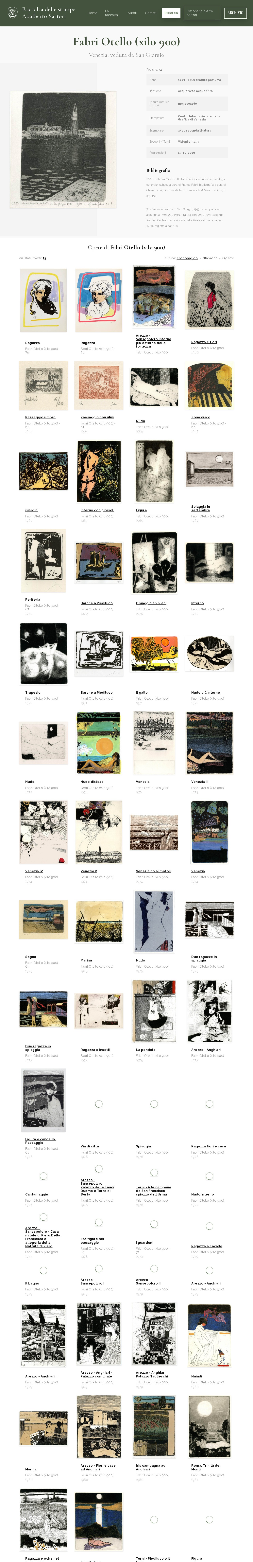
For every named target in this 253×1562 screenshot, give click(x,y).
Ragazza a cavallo (206, 1246)
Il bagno (32, 1283)
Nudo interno (202, 1194)
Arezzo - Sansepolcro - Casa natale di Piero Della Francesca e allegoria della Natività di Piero (42, 1237)
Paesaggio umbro (40, 417)
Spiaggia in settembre (200, 508)
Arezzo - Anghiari (206, 1050)
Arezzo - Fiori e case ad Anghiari (98, 1467)
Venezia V (89, 871)
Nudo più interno (205, 692)
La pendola (145, 1050)
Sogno (30, 957)
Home (92, 13)
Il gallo (142, 692)
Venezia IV (34, 871)
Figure (141, 510)
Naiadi (196, 1376)
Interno (197, 603)
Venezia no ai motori (153, 871)
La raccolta (111, 13)
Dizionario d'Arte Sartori (200, 13)
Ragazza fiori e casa (208, 1146)
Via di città (90, 1146)
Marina (86, 960)
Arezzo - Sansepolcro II (148, 1281)
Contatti (151, 13)
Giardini (31, 510)
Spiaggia (143, 1146)
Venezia (143, 782)
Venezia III (200, 782)
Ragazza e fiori (204, 342)
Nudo (140, 421)
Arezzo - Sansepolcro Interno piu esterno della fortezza (153, 341)
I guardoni (144, 1243)
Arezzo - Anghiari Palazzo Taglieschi (152, 1374)
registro (228, 258)
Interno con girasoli (97, 510)
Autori (132, 13)
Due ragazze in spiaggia (204, 958)
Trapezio (33, 692)
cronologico (187, 258)
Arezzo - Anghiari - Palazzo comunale (96, 1374)
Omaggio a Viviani (151, 603)
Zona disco (200, 417)
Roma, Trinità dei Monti (205, 1467)
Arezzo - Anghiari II (41, 1376)
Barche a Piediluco (97, 603)
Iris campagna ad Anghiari (150, 1467)
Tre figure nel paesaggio (92, 1240)
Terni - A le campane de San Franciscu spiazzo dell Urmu (153, 1191)
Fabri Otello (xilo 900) (126, 41)
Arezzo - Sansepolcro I (92, 1281)
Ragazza (32, 343)
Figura (196, 1558)
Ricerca (171, 13)
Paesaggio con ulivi (97, 417)
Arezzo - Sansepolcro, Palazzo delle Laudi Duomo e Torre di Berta (97, 1187)
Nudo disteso (92, 782)
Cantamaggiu (36, 1194)
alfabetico (210, 258)
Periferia (32, 599)
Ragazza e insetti (95, 1050)
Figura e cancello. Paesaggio (40, 1141)
